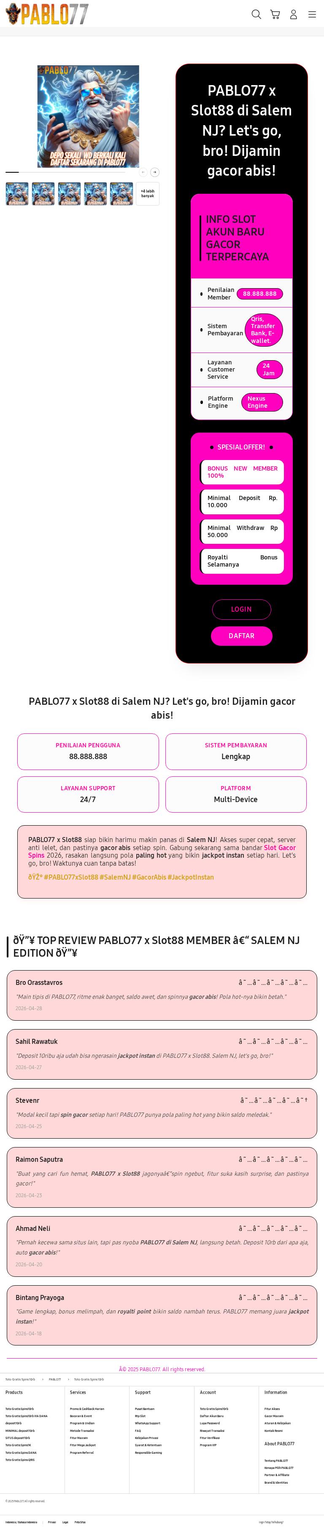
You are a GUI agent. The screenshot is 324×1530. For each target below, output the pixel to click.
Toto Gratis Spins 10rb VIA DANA (26, 1416)
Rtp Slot (140, 1416)
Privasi (52, 1522)
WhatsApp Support (147, 1423)
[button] (275, 14)
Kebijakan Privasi (146, 1438)
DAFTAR (242, 636)
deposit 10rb (13, 1423)
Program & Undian (82, 1423)
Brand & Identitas (276, 1483)
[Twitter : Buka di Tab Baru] (298, 1522)
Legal (65, 1522)
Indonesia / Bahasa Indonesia (21, 1522)
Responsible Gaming (148, 1453)
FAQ (138, 1431)
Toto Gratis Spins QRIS (20, 1460)
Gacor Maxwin (274, 1416)
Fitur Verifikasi (210, 1438)
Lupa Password (210, 1423)
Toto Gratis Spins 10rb (19, 1409)
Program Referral (82, 1453)
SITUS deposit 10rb (17, 1438)
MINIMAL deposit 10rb (20, 1431)
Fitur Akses (272, 1409)
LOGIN (241, 609)
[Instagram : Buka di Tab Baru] (307, 1522)
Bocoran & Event (81, 1416)
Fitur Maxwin (79, 1438)
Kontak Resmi (274, 1431)
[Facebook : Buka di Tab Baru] (289, 1522)
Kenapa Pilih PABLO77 (279, 1468)
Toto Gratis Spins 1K (18, 1445)
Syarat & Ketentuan (148, 1445)
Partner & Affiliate (277, 1475)
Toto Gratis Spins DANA (21, 1453)
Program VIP (208, 1445)
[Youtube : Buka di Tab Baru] (316, 1522)
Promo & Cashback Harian (87, 1409)
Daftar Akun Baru (212, 1416)
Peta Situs (80, 1522)
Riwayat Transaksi (212, 1431)
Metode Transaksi (82, 1431)
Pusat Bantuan (144, 1409)
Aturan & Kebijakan (278, 1423)
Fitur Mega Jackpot (83, 1445)
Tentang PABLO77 (276, 1461)
